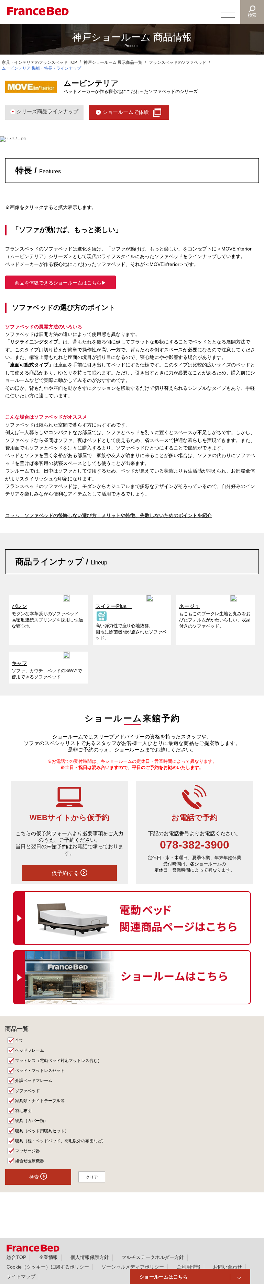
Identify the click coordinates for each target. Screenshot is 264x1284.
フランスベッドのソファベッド (178, 62)
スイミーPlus (114, 606)
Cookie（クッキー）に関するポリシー (48, 1267)
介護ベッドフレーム (33, 1080)
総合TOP (16, 1257)
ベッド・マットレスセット (40, 1070)
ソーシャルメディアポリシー (132, 1267)
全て (19, 1040)
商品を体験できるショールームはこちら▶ (60, 282)
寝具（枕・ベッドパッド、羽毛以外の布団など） (60, 1141)
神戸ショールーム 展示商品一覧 (113, 62)
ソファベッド (27, 1090)
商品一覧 (17, 1029)
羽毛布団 (23, 1110)
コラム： (108, 515)
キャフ (19, 663)
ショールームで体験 (125, 112)
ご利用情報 (189, 1267)
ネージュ (189, 606)
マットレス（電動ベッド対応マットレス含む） (58, 1060)
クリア (92, 1177)
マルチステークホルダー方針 (152, 1257)
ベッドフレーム (29, 1050)
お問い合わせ (227, 1267)
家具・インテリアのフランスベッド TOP (39, 62)
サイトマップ (21, 1276)
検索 (252, 15)
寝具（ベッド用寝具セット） (42, 1131)
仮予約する (66, 873)
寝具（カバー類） (31, 1120)
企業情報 (48, 1257)
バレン (19, 606)
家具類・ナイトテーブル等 (40, 1100)
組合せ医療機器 (29, 1160)
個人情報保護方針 (89, 1257)
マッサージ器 (27, 1150)
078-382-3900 (194, 845)
